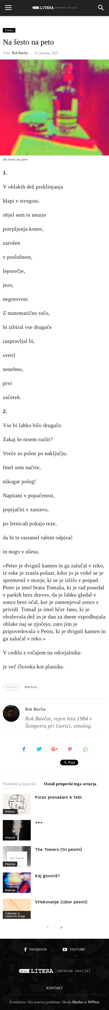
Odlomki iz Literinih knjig (15, 915)
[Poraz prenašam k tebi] (17, 804)
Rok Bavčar (20, 53)
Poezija (9, 30)
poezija (31, 687)
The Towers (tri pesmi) (58, 849)
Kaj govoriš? (47, 875)
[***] (17, 830)
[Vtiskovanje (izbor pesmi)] (17, 909)
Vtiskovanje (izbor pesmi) (61, 901)
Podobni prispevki (19, 784)
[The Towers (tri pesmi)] (17, 856)
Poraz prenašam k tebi (58, 797)
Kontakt (54, 988)
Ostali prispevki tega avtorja (70, 784)
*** (38, 823)
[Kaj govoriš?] (17, 882)
